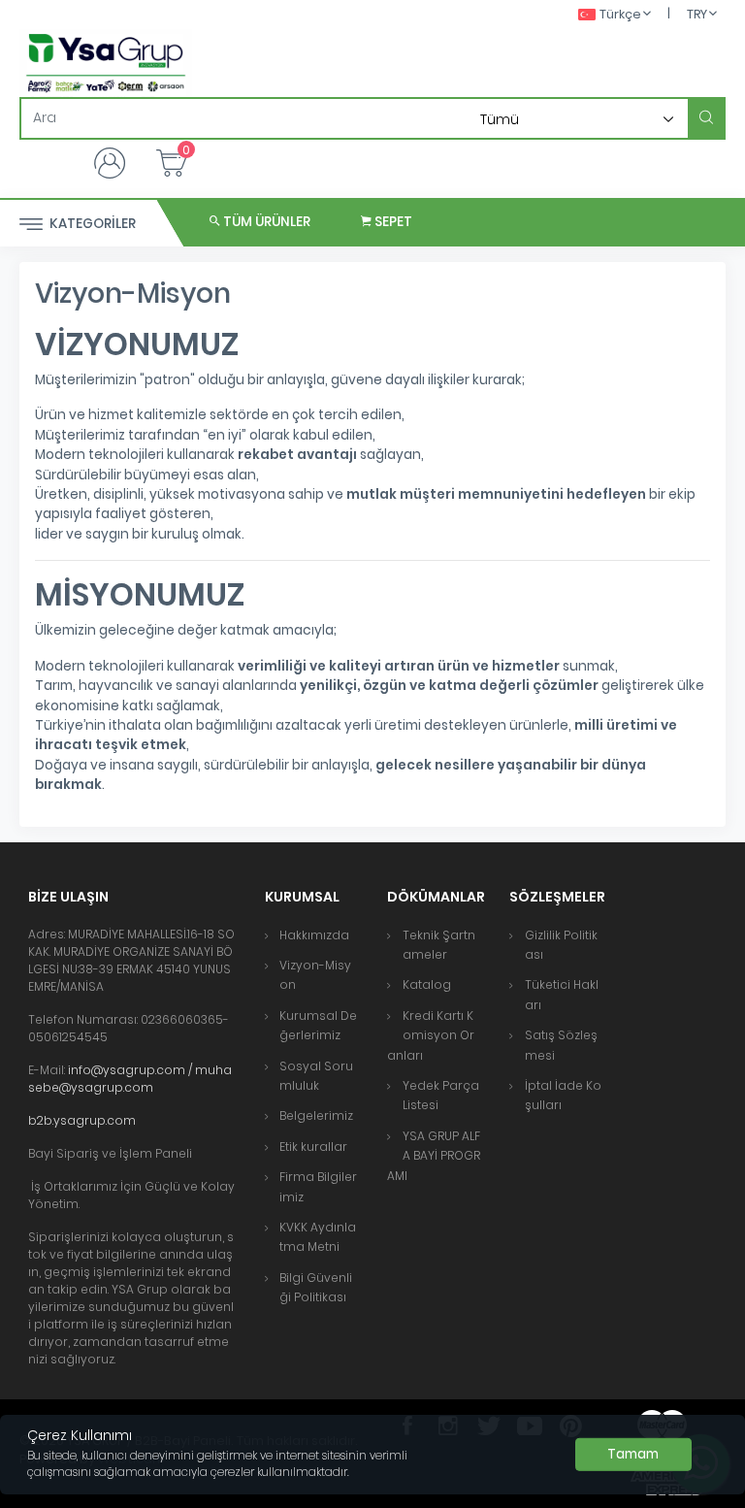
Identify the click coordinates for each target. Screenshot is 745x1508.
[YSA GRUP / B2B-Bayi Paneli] (105, 63)
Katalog (427, 984)
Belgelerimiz (316, 1115)
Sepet (392, 222)
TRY (697, 14)
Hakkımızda (314, 935)
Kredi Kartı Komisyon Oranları (430, 1035)
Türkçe (620, 14)
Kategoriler (91, 223)
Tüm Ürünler (265, 222)
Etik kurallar (313, 1146)
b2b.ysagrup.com (83, 1120)
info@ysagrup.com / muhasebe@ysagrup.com (130, 1079)
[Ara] (706, 118)
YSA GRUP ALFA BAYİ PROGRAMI (433, 1156)
